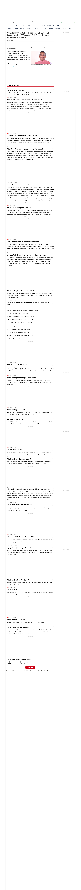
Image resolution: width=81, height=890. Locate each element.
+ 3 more (70, 28)
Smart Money (10, 28)
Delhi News (28, 28)
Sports (16, 28)
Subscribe (70, 22)
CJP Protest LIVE (50, 25)
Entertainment (30, 25)
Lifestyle (43, 25)
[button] (7, 22)
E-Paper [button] (63, 22)
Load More (30, 667)
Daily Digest (64, 28)
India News (23, 25)
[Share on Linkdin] (52, 44)
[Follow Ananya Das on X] (13, 40)
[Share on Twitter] (49, 44)
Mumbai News (43, 28)
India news (13, 670)
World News (37, 25)
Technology (50, 28)
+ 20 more (58, 25)
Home (7, 25)
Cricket (17, 25)
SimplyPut (22, 28)
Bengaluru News (35, 28)
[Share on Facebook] (45, 44)
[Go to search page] (9, 22)
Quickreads (57, 28)
